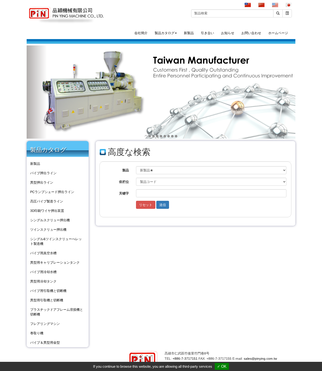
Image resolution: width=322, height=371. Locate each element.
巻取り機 (36, 333)
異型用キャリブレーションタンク (55, 262)
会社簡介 (141, 33)
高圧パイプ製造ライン (46, 201)
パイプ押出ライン (43, 173)
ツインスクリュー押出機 (48, 229)
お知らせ (227, 33)
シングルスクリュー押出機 (50, 220)
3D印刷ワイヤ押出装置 (47, 211)
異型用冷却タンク (43, 281)
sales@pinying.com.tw (260, 358)
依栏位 (124, 182)
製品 (125, 170)
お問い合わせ (251, 33)
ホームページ (278, 33)
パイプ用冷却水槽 (43, 272)
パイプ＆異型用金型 (45, 342)
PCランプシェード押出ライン (52, 192)
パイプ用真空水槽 (43, 253)
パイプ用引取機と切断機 (48, 291)
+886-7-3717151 (185, 358)
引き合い (207, 33)
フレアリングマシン (45, 324)
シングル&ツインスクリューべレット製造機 (56, 241)
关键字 (124, 193)
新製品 (189, 33)
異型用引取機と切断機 (46, 300)
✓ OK (222, 366)
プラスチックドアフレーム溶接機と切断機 (56, 312)
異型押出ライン (41, 182)
